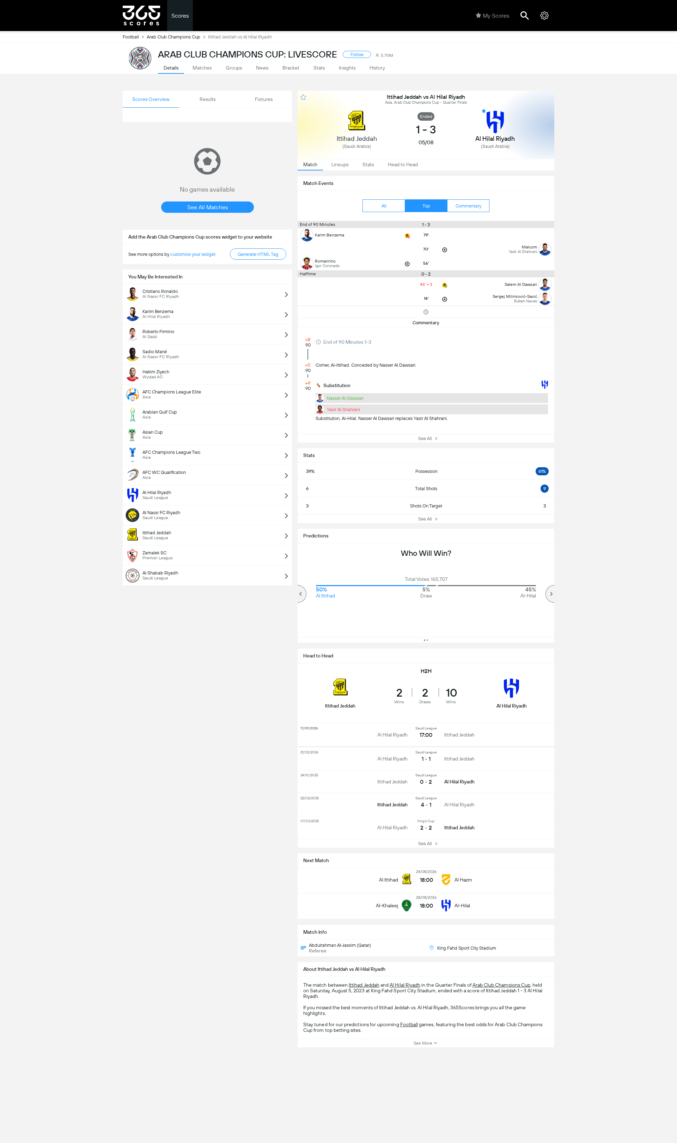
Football (131, 37)
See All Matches (207, 207)
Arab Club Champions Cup (173, 37)
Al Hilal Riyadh (405, 985)
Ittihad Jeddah (364, 985)
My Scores (496, 15)
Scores (180, 15)
